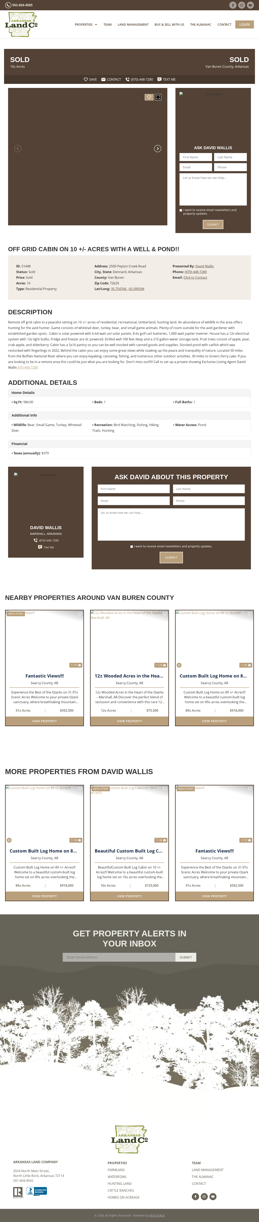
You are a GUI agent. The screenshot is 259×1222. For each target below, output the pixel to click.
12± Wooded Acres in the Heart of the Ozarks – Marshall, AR (129, 676)
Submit (213, 224)
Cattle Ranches (121, 1190)
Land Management (133, 24)
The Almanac (200, 24)
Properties (83, 24)
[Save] (149, 97)
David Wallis (204, 266)
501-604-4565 (23, 1180)
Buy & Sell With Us (169, 24)
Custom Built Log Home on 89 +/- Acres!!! (214, 676)
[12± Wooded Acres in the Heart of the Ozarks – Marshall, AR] (129, 639)
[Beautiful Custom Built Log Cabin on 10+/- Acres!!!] (129, 814)
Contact (224, 24)
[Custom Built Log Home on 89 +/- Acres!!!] (214, 639)
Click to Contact (195, 277)
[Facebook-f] (232, 5)
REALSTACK (157, 1215)
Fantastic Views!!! (44, 676)
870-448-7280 (28, 367)
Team (108, 24)
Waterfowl (117, 1177)
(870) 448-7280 (196, 272)
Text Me (49, 547)
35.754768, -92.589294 (127, 289)
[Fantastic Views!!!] (44, 639)
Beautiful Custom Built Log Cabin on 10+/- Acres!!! (129, 851)
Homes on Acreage (124, 1197)
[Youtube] (250, 5)
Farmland (116, 1170)
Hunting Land (120, 1183)
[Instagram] (241, 5)
